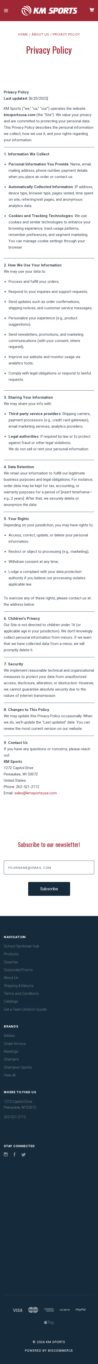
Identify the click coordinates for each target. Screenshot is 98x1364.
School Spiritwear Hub (21, 946)
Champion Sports (18, 1067)
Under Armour (15, 1044)
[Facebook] (15, 1155)
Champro (11, 1059)
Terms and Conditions (21, 994)
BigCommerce (60, 1350)
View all (10, 1075)
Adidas (9, 1036)
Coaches (11, 962)
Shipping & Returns (19, 986)
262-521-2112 (27, 787)
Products (11, 954)
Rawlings (11, 1051)
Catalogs (11, 1001)
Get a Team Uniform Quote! (25, 1009)
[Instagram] (6, 1155)
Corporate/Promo (18, 970)
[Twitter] (23, 1155)
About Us (11, 978)
